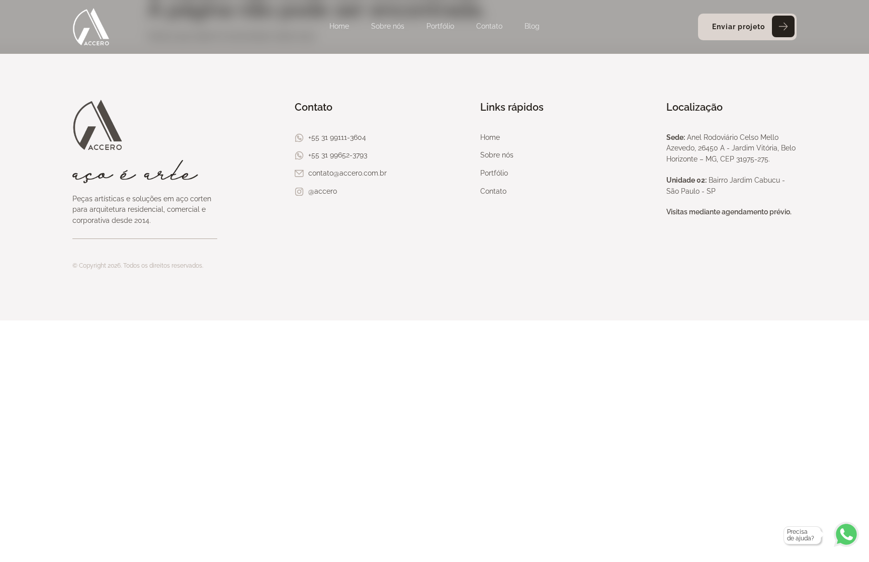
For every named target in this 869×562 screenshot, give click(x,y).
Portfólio (440, 26)
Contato (489, 26)
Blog (532, 26)
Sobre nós (387, 26)
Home (339, 26)
